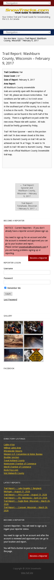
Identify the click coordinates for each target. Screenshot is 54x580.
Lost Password (10, 299)
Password (8, 278)
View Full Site (27, 573)
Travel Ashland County (14, 460)
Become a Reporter (38, 258)
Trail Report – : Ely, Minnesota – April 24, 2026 (25, 498)
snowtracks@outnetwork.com (32, 247)
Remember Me (14, 288)
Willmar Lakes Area (12, 448)
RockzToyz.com (11, 470)
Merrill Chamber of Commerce (17, 467)
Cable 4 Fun (9, 444)
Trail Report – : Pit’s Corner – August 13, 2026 (25, 494)
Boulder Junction (11, 457)
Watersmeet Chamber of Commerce (20, 463)
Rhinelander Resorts (13, 451)
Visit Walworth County (14, 473)
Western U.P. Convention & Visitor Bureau (23, 454)
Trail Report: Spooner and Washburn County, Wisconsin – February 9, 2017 (27, 190)
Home (20, 38)
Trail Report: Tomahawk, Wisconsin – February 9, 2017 (27, 206)
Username (8, 268)
